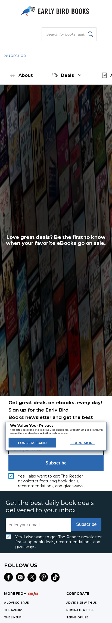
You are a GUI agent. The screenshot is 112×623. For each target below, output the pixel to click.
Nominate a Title (80, 610)
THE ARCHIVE (13, 610)
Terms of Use (77, 617)
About (25, 75)
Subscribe (15, 55)
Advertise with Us (81, 603)
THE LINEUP (12, 617)
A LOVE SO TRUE (16, 603)
